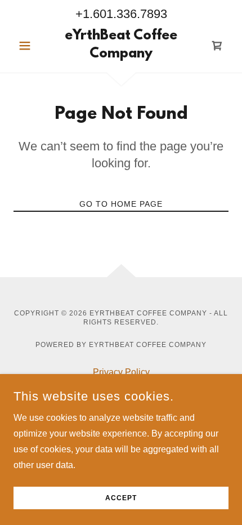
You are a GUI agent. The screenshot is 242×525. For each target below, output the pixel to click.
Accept (121, 498)
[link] (121, 46)
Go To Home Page (121, 203)
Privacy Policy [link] (121, 372)
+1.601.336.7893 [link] (121, 14)
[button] (30, 45)
